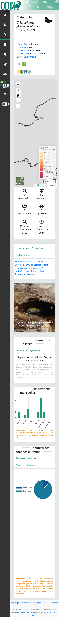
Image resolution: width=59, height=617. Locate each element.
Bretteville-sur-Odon (24, 262)
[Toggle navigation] (7, 11)
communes (23, 248)
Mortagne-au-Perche (38, 268)
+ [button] (18, 90)
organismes (38, 248)
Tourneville (20, 274)
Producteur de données (26, 465)
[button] (18, 95)
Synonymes (35, 351)
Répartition (22, 351)
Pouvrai (34, 271)
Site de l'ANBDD (24, 603)
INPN (35, 364)
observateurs (23, 255)
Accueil (14, 603)
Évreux (18, 265)
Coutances (41, 262)
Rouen (43, 271)
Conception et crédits (40, 603)
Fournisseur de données (26, 458)
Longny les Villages (32, 265)
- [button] (18, 100)
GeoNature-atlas (26, 612)
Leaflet (37, 185)
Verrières (31, 274)
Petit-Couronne (22, 271)
